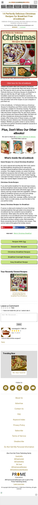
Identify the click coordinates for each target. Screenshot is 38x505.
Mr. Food (19, 464)
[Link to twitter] (12, 388)
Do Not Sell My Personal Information (19, 447)
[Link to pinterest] (19, 388)
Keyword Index (19, 420)
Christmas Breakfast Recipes (19, 252)
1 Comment (22, 27)
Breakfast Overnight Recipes (19, 257)
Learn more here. (19, 484)
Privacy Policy (19, 425)
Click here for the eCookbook (19, 83)
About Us (19, 398)
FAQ (19, 414)
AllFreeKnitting (19, 462)
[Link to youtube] (33, 388)
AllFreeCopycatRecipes (19, 467)
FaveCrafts (19, 456)
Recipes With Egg (19, 242)
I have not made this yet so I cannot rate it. (16, 310)
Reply (3, 342)
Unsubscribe (19, 441)
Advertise (19, 403)
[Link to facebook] (5, 388)
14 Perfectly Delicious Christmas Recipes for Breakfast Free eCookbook (19, 294)
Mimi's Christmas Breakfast (23, 233)
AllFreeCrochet (19, 459)
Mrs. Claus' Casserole (19, 373)
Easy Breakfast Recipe (19, 262)
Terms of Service (19, 436)
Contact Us (19, 409)
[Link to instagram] (26, 388)
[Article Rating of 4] (15, 27)
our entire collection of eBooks (26, 137)
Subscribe (19, 430)
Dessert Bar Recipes (19, 247)
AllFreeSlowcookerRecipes (19, 470)
